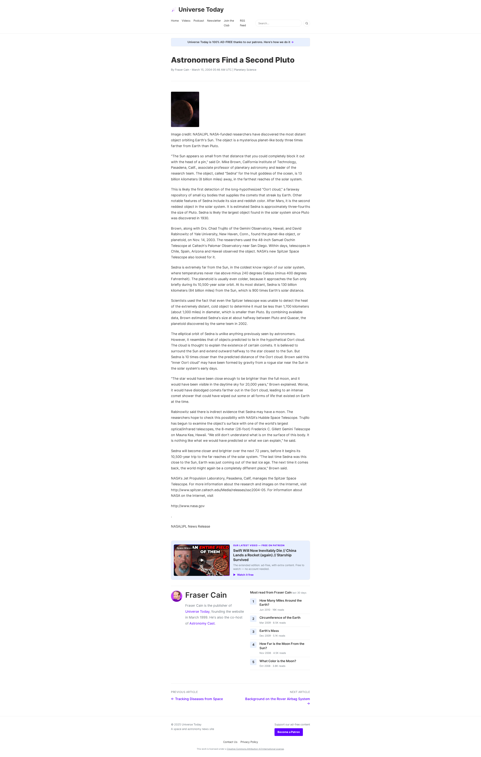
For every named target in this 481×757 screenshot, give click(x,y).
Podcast (199, 20)
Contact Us (230, 741)
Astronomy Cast (202, 623)
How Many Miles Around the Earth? (280, 603)
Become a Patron (289, 732)
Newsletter (214, 20)
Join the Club (229, 23)
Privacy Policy (249, 741)
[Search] (306, 23)
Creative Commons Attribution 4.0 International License (255, 749)
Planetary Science (245, 69)
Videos (186, 20)
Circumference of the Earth (279, 617)
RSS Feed (243, 23)
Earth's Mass (269, 631)
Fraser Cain (182, 69)
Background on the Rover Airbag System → (277, 701)
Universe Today (201, 9)
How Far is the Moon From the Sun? (281, 646)
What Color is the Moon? (277, 661)
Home (175, 20)
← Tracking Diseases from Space (197, 699)
